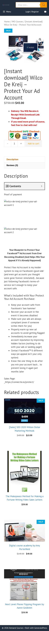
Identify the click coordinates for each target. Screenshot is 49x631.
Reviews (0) (12, 165)
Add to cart (33, 143)
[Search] (43, 5)
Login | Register (32, 11)
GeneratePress (40, 628)
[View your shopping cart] (45, 12)
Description (12, 159)
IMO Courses (17, 21)
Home (7, 21)
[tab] (24, 159)
